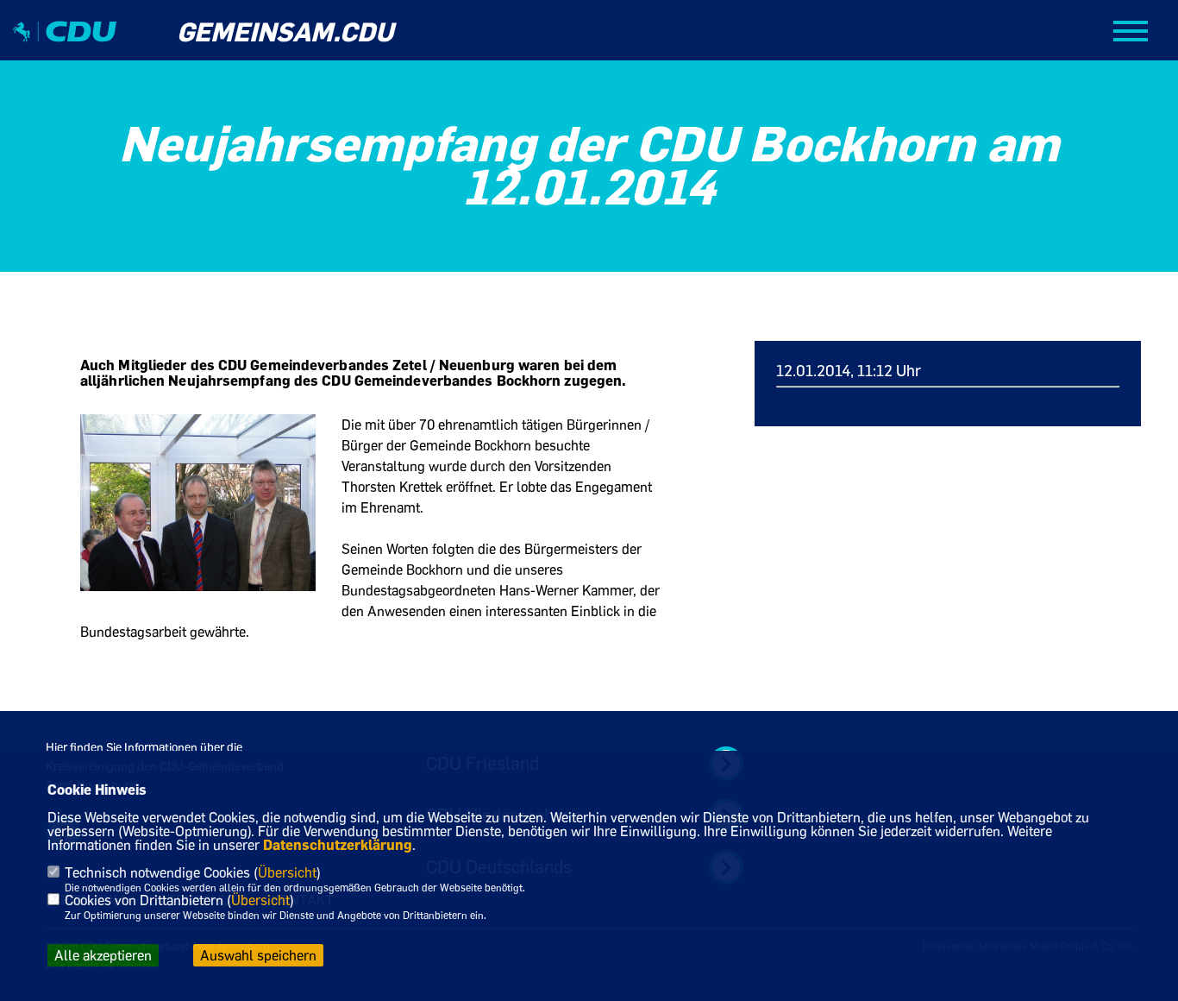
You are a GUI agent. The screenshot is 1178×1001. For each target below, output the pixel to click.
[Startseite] (64, 46)
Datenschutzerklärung (337, 844)
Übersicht (287, 872)
